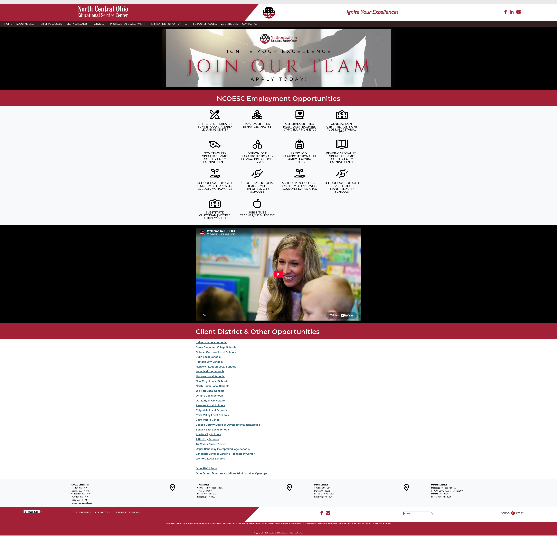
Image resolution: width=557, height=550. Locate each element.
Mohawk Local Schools (210, 376)
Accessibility (83, 512)
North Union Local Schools (212, 386)
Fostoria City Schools (209, 361)
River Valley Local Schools (212, 415)
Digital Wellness (77, 23)
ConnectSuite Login (128, 512)
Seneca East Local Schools (213, 429)
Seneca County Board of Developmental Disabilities (228, 424)
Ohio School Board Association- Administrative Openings (231, 473)
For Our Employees (205, 23)
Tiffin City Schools (207, 439)
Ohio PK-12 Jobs (206, 468)
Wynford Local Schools (210, 458)
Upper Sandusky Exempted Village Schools (223, 449)
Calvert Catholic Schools (211, 342)
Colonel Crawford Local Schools (216, 352)
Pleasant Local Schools (210, 405)
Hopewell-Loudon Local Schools (216, 366)
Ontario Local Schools (210, 395)
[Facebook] (505, 12)
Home (8, 23)
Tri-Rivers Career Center (211, 444)
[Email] (518, 12)
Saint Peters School (208, 419)
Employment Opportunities (169, 23)
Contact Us (249, 23)
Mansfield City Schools (210, 371)
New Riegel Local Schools (212, 381)
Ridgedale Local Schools (211, 410)
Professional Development (127, 23)
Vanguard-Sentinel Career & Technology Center (225, 453)
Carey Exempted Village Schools (216, 347)
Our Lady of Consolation (211, 400)
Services (99, 23)
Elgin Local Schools (208, 356)
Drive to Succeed (51, 23)
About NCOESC (25, 23)
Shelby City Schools (208, 434)
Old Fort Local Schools (210, 390)
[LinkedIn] (511, 12)
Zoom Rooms (229, 23)
